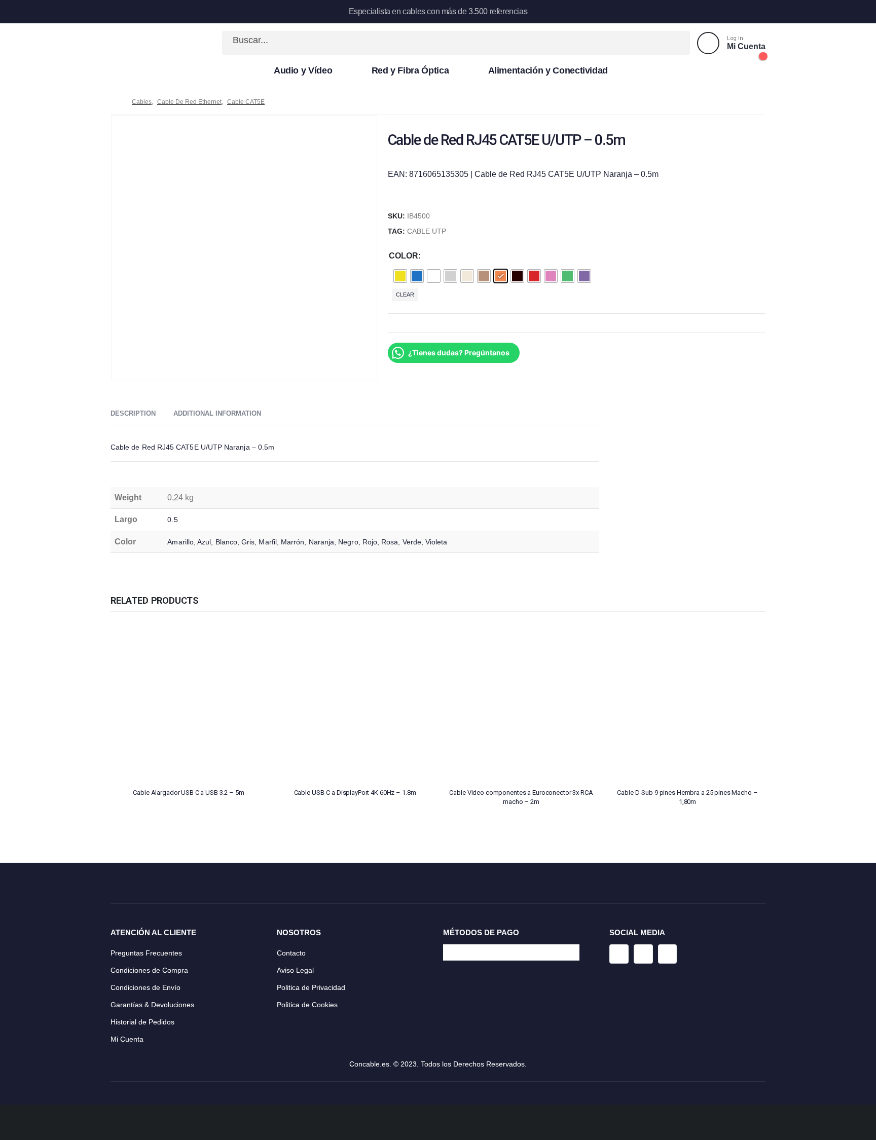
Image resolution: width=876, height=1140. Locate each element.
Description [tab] (133, 413)
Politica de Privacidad (311, 987)
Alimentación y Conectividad (548, 70)
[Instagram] (619, 954)
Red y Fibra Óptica (410, 70)
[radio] (400, 276)
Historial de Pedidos (142, 1022)
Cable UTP (426, 231)
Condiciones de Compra (149, 970)
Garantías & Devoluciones (152, 1005)
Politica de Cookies (307, 1005)
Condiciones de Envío (145, 987)
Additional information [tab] (217, 413)
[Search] (671, 42)
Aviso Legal (295, 970)
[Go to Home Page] (114, 101)
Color (403, 255)
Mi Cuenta (127, 1039)
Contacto (291, 953)
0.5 (172, 520)
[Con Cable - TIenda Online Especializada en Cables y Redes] (144, 43)
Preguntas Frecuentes (146, 953)
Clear (405, 294)
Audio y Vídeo (303, 70)
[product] (189, 702)
